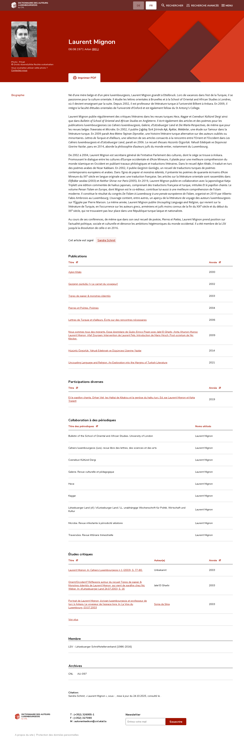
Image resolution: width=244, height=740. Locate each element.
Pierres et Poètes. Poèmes (83, 307)
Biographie (17, 95)
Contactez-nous (19, 70)
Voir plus (73, 619)
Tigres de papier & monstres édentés (89, 296)
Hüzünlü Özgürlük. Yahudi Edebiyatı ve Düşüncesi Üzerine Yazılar (104, 350)
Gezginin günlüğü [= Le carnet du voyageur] (93, 284)
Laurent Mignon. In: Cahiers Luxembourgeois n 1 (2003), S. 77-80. (105, 570)
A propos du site (24, 734)
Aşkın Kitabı (74, 272)
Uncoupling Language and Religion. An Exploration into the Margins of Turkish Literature (117, 362)
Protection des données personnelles (57, 734)
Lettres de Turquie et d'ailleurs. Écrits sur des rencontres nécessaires (107, 319)
